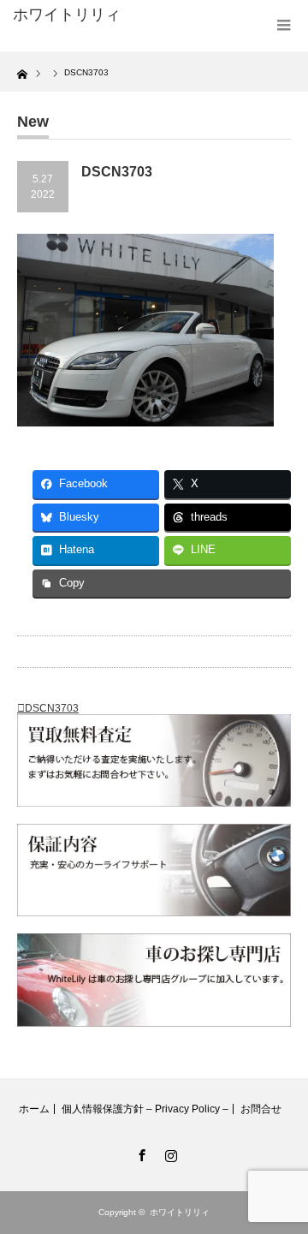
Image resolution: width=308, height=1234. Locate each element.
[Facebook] (139, 1152)
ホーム (34, 1109)
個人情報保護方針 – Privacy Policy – (145, 1109)
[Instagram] (168, 1152)
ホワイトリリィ (67, 14)
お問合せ (260, 1109)
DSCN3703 (52, 708)
